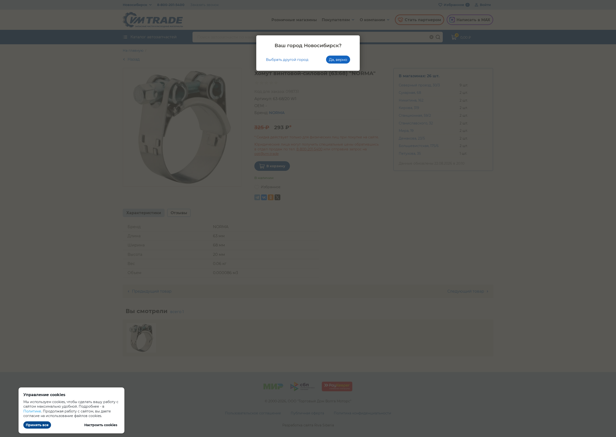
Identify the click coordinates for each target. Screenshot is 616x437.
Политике (32, 411)
